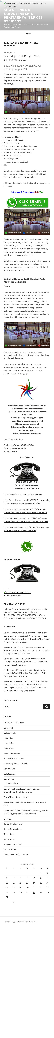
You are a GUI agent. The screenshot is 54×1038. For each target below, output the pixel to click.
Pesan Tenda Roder (12, 753)
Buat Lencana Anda (12, 595)
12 (20, 883)
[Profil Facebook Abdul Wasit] (17, 592)
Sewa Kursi (9, 779)
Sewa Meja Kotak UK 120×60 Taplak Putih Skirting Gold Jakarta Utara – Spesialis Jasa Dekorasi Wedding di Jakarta (26, 684)
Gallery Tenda (10, 733)
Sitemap (7, 819)
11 (14, 883)
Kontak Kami (9, 743)
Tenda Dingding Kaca (13, 824)
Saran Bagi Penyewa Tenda (15, 764)
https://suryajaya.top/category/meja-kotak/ (23, 494)
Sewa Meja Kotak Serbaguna (16, 797)
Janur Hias (8, 738)
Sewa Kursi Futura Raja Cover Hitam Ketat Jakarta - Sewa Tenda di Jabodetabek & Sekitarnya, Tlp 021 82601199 (26, 636)
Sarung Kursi (9, 769)
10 (7, 883)
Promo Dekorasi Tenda (14, 758)
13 (27, 883)
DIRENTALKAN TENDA (14, 723)
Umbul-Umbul (10, 849)
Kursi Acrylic (9, 748)
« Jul (13, 902)
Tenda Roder (9, 834)
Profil (6, 589)
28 (34, 892)
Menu (28, 34)
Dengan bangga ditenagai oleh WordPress (20, 922)
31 (7, 897)
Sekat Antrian (10, 774)
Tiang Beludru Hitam (13, 844)
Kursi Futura (12, 783)
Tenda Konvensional (13, 829)
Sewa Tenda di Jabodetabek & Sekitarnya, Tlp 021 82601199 (23, 15)
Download (8, 728)
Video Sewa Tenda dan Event (16, 855)
